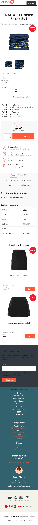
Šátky (25, 210)
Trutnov (19, 444)
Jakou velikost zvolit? (22, 97)
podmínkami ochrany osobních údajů (16, 374)
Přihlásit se (8, 380)
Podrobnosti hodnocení (27, 24)
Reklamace (19, 415)
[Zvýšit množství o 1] (10, 135)
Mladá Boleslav (19, 427)
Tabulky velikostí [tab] (25, 185)
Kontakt (19, 406)
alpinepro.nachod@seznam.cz (19, 486)
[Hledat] (23, 3)
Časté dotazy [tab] (11, 185)
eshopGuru (29, 520)
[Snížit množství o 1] (10, 137)
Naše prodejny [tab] (26, 180)
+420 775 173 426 (19, 482)
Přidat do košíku (23, 136)
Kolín (19, 448)
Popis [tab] (13, 175)
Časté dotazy (19, 401)
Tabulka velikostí (19, 398)
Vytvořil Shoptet (13, 520)
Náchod (19, 431)
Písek (19, 435)
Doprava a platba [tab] (12, 180)
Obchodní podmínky (19, 409)
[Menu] (31, 3)
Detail (30, 289)
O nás (19, 393)
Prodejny (19, 404)
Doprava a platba (19, 396)
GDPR (19, 412)
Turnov (19, 440)
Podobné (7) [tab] (22, 175)
